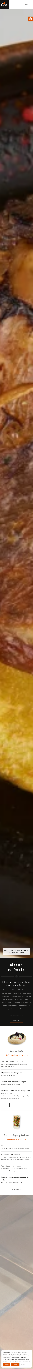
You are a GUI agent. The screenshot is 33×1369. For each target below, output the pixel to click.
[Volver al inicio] (4, 4)
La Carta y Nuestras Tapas (16, 1016)
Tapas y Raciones (16, 1189)
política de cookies (20, 1359)
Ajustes (22, 1364)
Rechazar (15, 1364)
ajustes (28, 1361)
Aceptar (7, 1364)
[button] (30, 19)
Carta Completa (16, 1105)
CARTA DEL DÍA (16, 1020)
